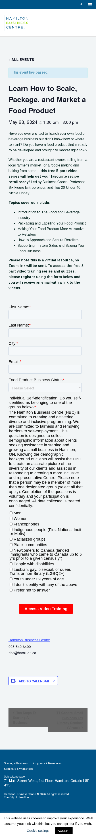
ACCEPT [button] (64, 830)
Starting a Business (15, 763)
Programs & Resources (47, 763)
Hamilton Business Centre (29, 639)
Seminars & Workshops (18, 768)
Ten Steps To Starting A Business (24, 717)
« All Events (21, 59)
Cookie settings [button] (38, 830)
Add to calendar (34, 681)
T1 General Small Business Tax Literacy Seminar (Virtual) (69, 720)
